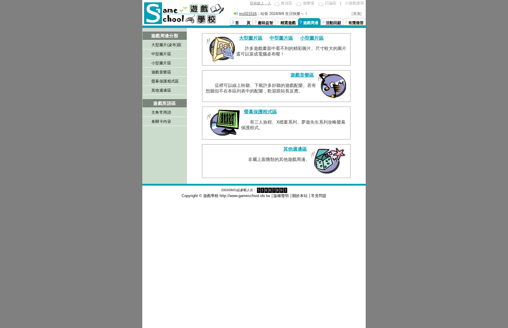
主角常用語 (161, 112)
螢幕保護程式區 (165, 81)
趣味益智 (265, 23)
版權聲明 (281, 196)
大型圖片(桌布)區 (166, 45)
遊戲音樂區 (161, 72)
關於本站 (300, 196)
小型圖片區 (161, 63)
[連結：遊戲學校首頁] (183, 23)
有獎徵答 (356, 23)
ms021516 (248, 13)
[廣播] (357, 13)
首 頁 (242, 23)
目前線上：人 (260, 3)
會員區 (286, 3)
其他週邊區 (161, 90)
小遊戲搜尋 (354, 3)
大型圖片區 (251, 38)
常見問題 (318, 196)
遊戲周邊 (310, 23)
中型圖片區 (161, 54)
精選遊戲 (288, 23)
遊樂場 (308, 3)
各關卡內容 (161, 121)
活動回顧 (333, 23)
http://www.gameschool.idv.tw (245, 196)
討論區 (330, 3)
